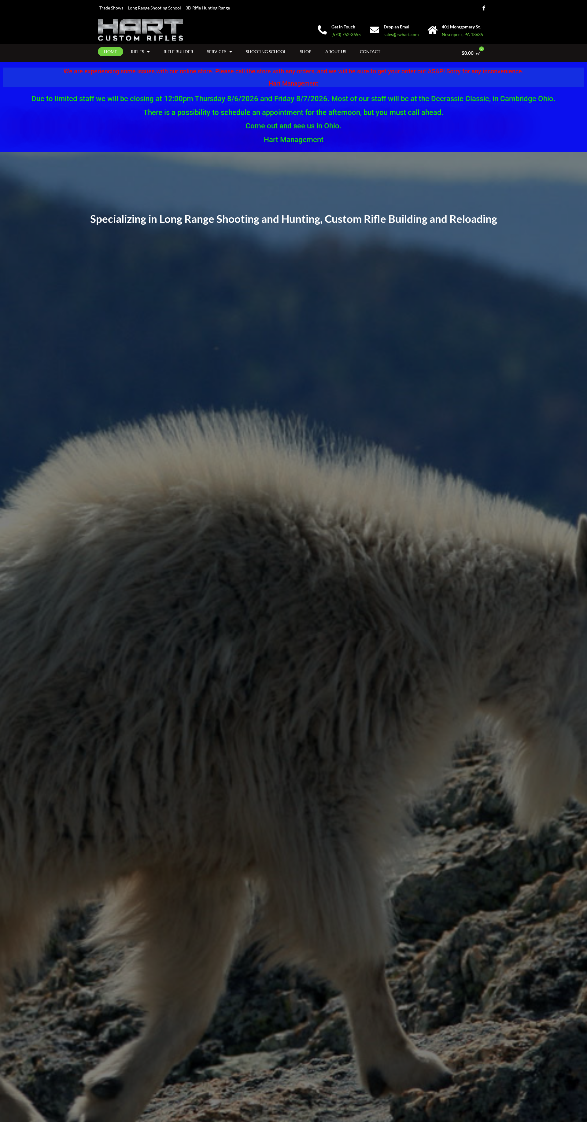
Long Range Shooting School (154, 7)
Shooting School (266, 51)
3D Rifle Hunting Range (208, 7)
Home (110, 51)
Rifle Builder (178, 51)
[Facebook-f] (484, 8)
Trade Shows (111, 7)
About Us (335, 51)
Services (216, 51)
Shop (306, 51)
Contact (370, 51)
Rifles (137, 51)
